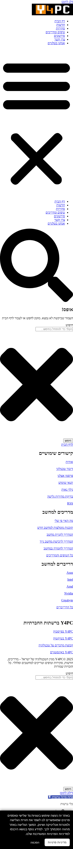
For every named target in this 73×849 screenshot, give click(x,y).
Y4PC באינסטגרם (61, 652)
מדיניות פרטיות (57, 842)
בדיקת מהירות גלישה (60, 496)
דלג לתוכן (67, 1)
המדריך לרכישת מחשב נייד (56, 541)
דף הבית (60, 21)
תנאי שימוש (65, 482)
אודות (69, 462)
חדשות (60, 24)
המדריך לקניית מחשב (60, 534)
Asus (70, 572)
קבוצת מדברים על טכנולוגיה (56, 645)
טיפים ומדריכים (55, 32)
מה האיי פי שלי (64, 520)
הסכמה (34, 842)
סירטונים (59, 35)
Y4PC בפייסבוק (63, 631)
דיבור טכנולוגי (64, 469)
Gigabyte (67, 600)
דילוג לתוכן (66, 793)
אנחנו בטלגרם (56, 43)
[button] (36, 122)
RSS (70, 503)
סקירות (60, 28)
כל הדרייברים (64, 607)
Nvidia (68, 593)
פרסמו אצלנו (65, 475)
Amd (70, 586)
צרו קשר (59, 39)
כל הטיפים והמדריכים (59, 555)
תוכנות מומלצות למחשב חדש (55, 527)
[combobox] (54, 329)
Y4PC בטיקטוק (63, 638)
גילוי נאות (67, 489)
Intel (70, 579)
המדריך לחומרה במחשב (58, 548)
